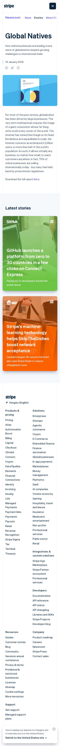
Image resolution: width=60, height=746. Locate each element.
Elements (10, 471)
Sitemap (10, 687)
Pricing (9, 420)
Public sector (40, 538)
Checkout (11, 447)
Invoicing (10, 489)
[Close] (53, 730)
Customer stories (15, 642)
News (28, 17)
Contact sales (41, 656)
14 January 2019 (14, 62)
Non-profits (39, 525)
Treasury (10, 553)
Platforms (38, 479)
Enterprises (39, 416)
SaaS (35, 484)
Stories (38, 17)
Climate (9, 452)
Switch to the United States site (24, 737)
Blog (7, 646)
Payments (11, 516)
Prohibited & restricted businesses (12, 673)
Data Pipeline (12, 466)
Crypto (9, 461)
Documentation (42, 595)
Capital (9, 442)
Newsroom (13, 17)
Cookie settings (14, 691)
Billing (8, 438)
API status (38, 605)
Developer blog (41, 624)
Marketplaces (40, 466)
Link (7, 498)
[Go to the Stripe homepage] (9, 397)
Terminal (10, 548)
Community (12, 651)
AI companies (40, 489)
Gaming (37, 498)
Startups (38, 420)
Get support (12, 709)
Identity (9, 484)
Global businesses (43, 457)
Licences (10, 682)
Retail (36, 543)
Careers (37, 642)
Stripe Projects (41, 619)
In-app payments (42, 461)
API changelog (41, 609)
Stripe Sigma (12, 539)
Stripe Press (40, 651)
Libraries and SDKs (43, 614)
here (36, 179)
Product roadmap (43, 637)
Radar (8, 526)
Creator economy (43, 493)
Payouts (10, 521)
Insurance (38, 512)
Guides (9, 637)
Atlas (8, 424)
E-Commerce (40, 438)
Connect (10, 457)
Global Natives (28, 35)
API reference (41, 600)
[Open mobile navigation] (52, 6)
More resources (14, 696)
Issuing (9, 493)
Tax (7, 544)
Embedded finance (43, 443)
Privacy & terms (14, 665)
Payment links (13, 512)
